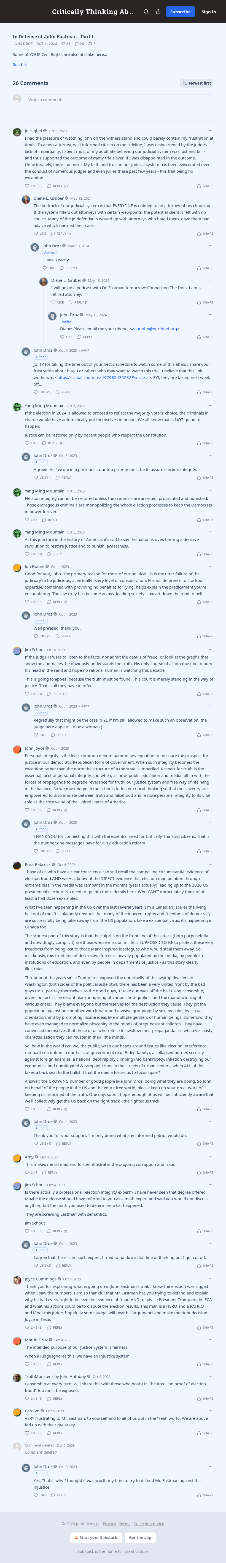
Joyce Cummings (41, 1279)
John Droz (23, 44)
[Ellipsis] (210, 130)
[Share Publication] (158, 11)
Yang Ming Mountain (44, 405)
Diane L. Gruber (49, 198)
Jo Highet (33, 130)
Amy (29, 1157)
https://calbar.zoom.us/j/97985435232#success (103, 377)
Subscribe (180, 11)
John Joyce (34, 748)
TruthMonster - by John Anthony (55, 1376)
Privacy (109, 1523)
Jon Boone (34, 566)
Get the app (140, 1537)
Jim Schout (35, 649)
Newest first (200, 83)
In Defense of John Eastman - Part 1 (53, 36)
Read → (20, 64)
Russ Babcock (38, 864)
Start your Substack (98, 1537)
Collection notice (149, 1523)
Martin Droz (36, 1339)
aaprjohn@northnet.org (154, 328)
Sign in (209, 11)
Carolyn (32, 1410)
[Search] (146, 11)
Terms (124, 1523)
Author (49, 252)
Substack (85, 1551)
